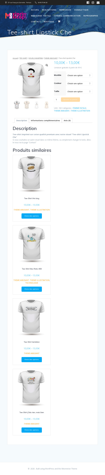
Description (21, 120)
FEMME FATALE (79, 108)
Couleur (57, 83)
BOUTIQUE (49, 21)
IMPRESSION (65, 10)
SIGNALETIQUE (81, 10)
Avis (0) (67, 120)
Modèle (57, 75)
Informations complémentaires (45, 120)
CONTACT (36, 21)
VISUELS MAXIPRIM (36, 58)
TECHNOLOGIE (31, 283)
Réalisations (49, 10)
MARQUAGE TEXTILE (41, 15)
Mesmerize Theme (69, 468)
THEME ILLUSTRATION (80, 110)
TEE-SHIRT (23, 58)
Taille (56, 91)
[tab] (21, 120)
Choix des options (31, 216)
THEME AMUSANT (50, 58)
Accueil (35, 10)
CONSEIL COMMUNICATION (67, 15)
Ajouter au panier (70, 99)
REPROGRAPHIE (90, 15)
